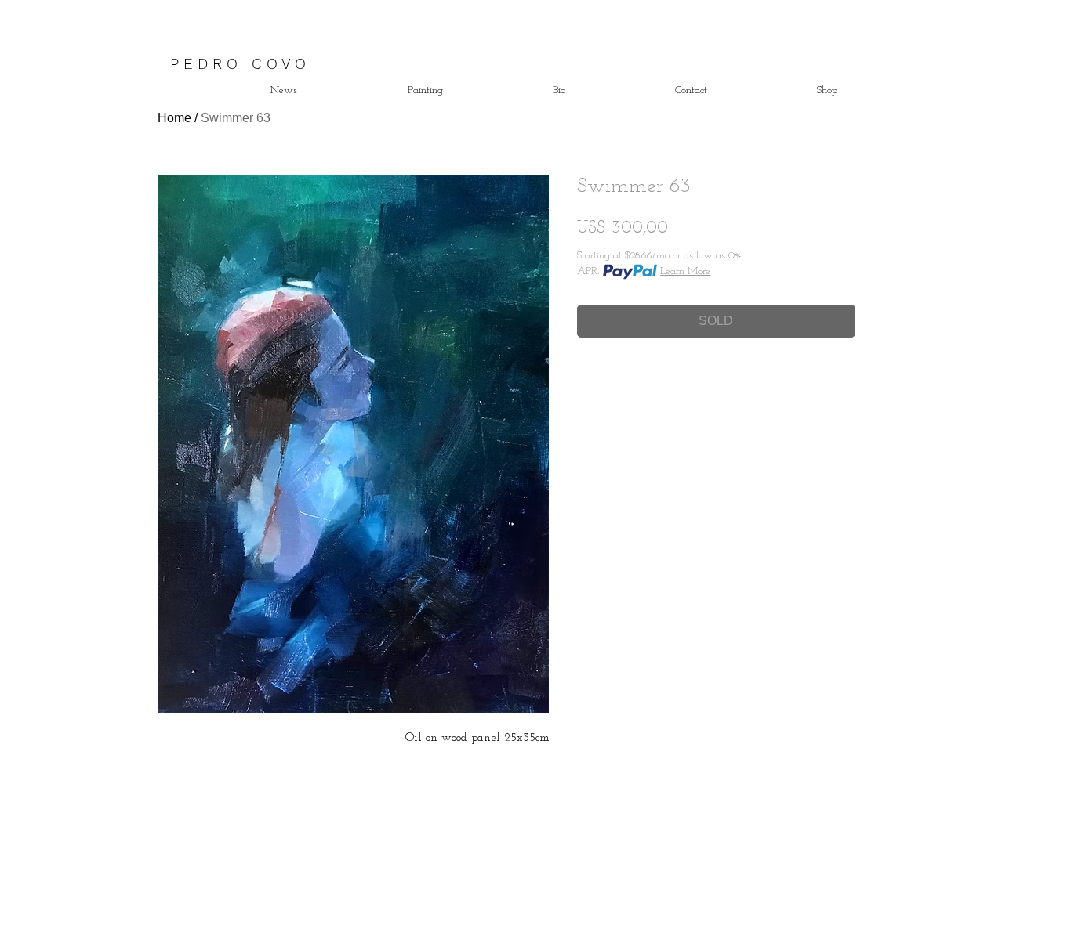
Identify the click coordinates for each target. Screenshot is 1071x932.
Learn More (685, 271)
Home (174, 118)
